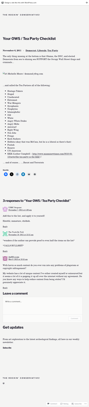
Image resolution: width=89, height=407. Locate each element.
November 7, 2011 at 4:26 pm (20, 209)
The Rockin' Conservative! (21, 15)
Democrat (31, 50)
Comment (74, 318)
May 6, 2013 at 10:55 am (18, 259)
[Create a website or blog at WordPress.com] (3, 383)
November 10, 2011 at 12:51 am (20, 234)
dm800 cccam (13, 256)
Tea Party (52, 50)
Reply (5, 226)
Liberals (41, 50)
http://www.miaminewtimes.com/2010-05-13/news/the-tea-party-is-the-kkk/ (40, 155)
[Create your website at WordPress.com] (44, 2)
